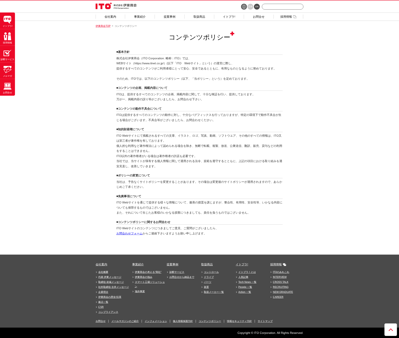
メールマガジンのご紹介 (125, 321)
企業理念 (103, 292)
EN (256, 6)
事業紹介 (138, 264)
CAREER (278, 297)
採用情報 (276, 264)
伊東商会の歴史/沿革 (109, 297)
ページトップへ (390, 329)
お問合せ (101, 321)
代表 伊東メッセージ (109, 277)
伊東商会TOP (103, 26)
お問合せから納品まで (181, 277)
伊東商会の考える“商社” (148, 272)
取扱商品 (207, 264)
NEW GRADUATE (283, 292)
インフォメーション (156, 321)
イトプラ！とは (247, 272)
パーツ (207, 282)
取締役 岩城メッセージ (111, 282)
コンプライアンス (108, 312)
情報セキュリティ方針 (239, 321)
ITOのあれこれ (281, 272)
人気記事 (243, 277)
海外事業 (140, 291)
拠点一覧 (103, 302)
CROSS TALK (280, 282)
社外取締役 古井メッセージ (113, 287)
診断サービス (176, 272)
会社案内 (101, 264)
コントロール (211, 272)
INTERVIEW (280, 277)
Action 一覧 (244, 292)
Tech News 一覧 (247, 282)
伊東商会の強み (143, 277)
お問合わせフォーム (129, 233)
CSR (101, 307)
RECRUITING (280, 287)
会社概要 (103, 272)
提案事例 (172, 264)
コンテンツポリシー (210, 321)
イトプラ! (242, 264)
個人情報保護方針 (183, 321)
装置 (206, 287)
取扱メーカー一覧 (214, 292)
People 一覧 (245, 287)
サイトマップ (265, 321)
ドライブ (209, 277)
